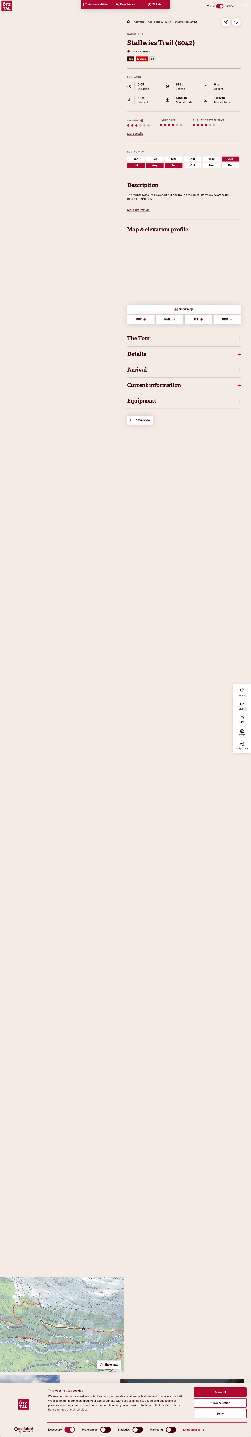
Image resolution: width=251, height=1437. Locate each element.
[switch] (105, 1430)
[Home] (128, 22)
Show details (191, 1429)
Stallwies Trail (146, 195)
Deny (220, 1413)
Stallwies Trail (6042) (186, 21)
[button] (184, 338)
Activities (139, 21)
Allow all (220, 1392)
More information (138, 210)
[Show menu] (245, 6)
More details (135, 134)
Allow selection (220, 1402)
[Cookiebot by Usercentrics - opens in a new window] (24, 1430)
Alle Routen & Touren (159, 21)
